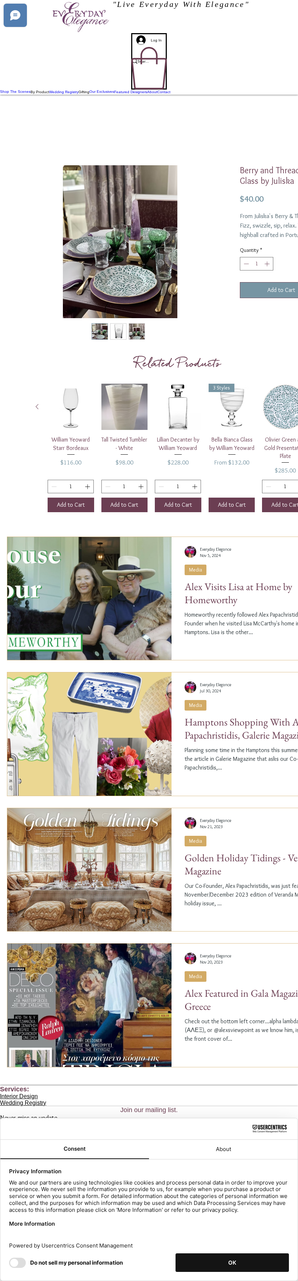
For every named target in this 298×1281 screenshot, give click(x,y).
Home (21, 140)
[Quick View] (71, 408)
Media (195, 571)
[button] (149, 68)
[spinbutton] (256, 272)
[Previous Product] (37, 407)
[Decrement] (245, 272)
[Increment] (267, 272)
